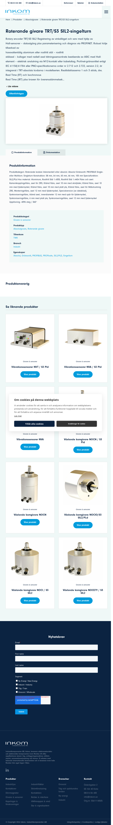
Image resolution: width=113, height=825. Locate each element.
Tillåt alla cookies (34, 423)
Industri (17, 247)
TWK (16, 238)
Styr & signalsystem (40, 805)
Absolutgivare (20, 229)
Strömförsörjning (38, 788)
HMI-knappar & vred (40, 801)
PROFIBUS (37, 255)
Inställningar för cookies (76, 424)
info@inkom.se (34, 3)
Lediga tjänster (101, 822)
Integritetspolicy (73, 822)
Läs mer (18, 415)
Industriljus (11, 784)
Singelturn (67, 255)
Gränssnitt (26, 255)
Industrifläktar (37, 784)
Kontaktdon (36, 793)
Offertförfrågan (16, 93)
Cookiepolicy (87, 822)
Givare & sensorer (22, 220)
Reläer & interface (39, 797)
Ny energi (63, 796)
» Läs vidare (12, 86)
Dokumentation (97, 3)
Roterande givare (36, 229)
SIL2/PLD (58, 255)
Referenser (68, 3)
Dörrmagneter (12, 793)
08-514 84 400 (15, 3)
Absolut (17, 255)
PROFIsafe (48, 255)
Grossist (62, 784)
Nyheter (80, 3)
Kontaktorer (11, 788)
